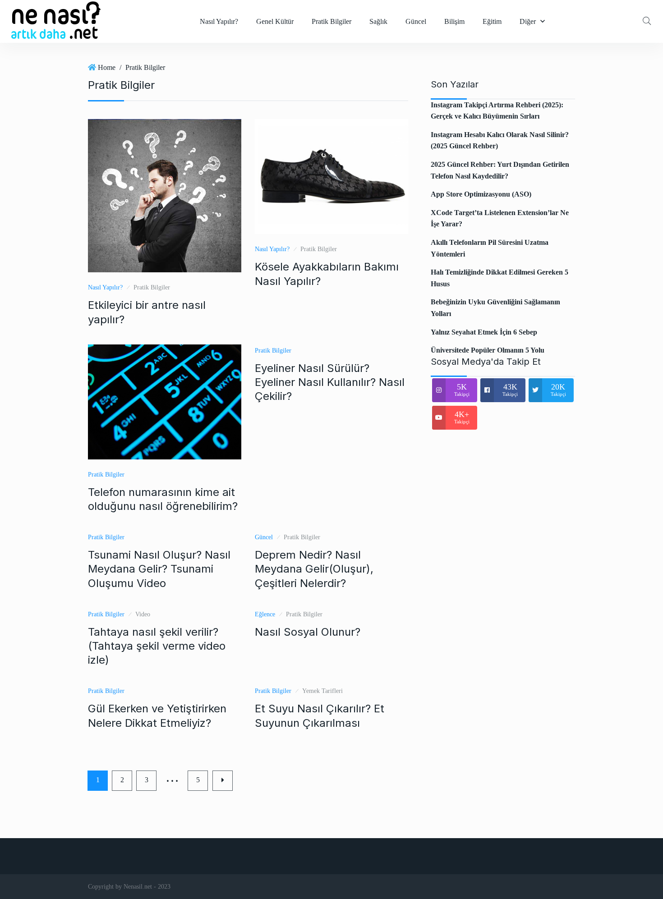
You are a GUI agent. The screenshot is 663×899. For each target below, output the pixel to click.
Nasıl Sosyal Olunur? (307, 631)
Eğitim (492, 21)
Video (142, 614)
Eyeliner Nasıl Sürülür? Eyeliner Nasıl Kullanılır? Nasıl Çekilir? (330, 382)
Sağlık (378, 21)
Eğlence (265, 614)
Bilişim (454, 21)
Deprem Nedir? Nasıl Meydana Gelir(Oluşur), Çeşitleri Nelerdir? (314, 568)
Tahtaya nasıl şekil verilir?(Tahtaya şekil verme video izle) (157, 645)
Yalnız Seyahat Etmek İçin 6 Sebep (484, 332)
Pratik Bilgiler (331, 21)
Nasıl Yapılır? (219, 21)
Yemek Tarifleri (322, 691)
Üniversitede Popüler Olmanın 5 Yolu (487, 350)
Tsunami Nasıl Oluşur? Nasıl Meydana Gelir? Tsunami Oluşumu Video (159, 568)
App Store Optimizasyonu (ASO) (481, 194)
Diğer (528, 21)
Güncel (415, 21)
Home (106, 67)
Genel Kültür (275, 21)
